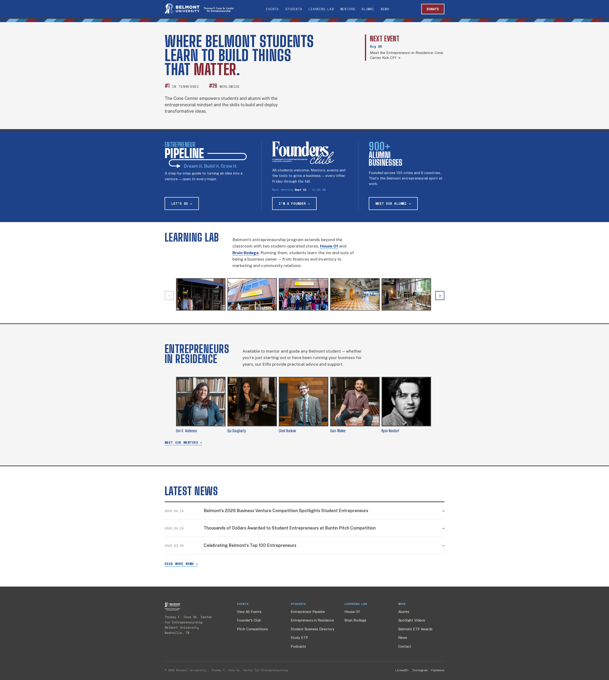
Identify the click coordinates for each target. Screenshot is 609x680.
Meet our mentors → (183, 442)
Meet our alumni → (393, 203)
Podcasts (298, 646)
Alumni (368, 9)
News (385, 9)
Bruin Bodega (355, 620)
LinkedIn (401, 670)
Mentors (347, 9)
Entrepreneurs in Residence (312, 620)
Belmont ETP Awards (415, 629)
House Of (352, 612)
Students (293, 9)
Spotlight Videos (411, 620)
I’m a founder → (294, 203)
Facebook (437, 670)
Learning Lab (321, 9)
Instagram (419, 670)
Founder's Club (249, 620)
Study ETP (299, 638)
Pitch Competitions (252, 629)
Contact (404, 646)
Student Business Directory (312, 629)
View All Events (249, 612)
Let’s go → (181, 203)
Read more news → (181, 563)
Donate (433, 9)
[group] (304, 295)
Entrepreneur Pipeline (308, 612)
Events (272, 9)
